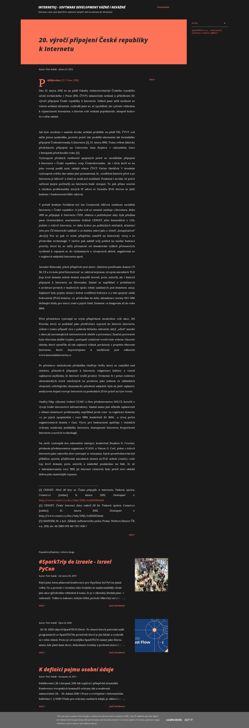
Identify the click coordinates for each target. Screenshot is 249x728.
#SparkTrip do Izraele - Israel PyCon (75, 565)
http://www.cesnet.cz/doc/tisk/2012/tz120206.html (71, 500)
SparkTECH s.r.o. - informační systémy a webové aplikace (207, 31)
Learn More (174, 720)
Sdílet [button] (152, 79)
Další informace (117, 605)
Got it (189, 720)
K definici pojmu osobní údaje (76, 669)
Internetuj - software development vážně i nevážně (81, 7)
